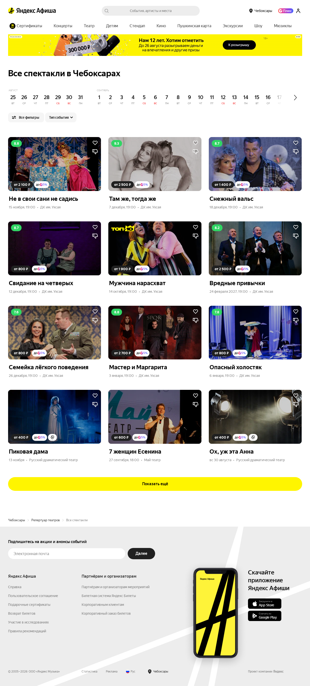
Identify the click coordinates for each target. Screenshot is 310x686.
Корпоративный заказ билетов (106, 613)
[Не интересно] (95, 152)
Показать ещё (155, 484)
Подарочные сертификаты (29, 605)
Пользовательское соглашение (33, 596)
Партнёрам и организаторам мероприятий (115, 587)
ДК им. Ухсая (50, 207)
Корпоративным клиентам (103, 605)
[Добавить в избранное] (95, 143)
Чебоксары (16, 520)
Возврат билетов (22, 613)
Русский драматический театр (53, 460)
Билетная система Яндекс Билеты (109, 596)
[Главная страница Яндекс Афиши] (11, 11)
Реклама (111, 671)
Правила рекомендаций (27, 631)
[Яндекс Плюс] (285, 10)
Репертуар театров (45, 520)
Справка (14, 587)
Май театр (152, 460)
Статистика (89, 671)
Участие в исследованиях (28, 622)
